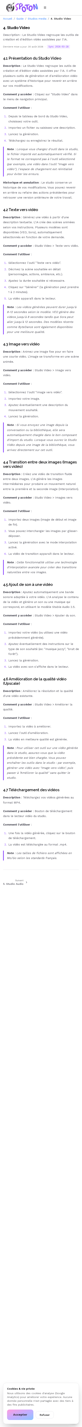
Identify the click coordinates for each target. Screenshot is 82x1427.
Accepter (20, 1414)
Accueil (7, 18)
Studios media (37, 18)
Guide (20, 18)
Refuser (45, 1414)
